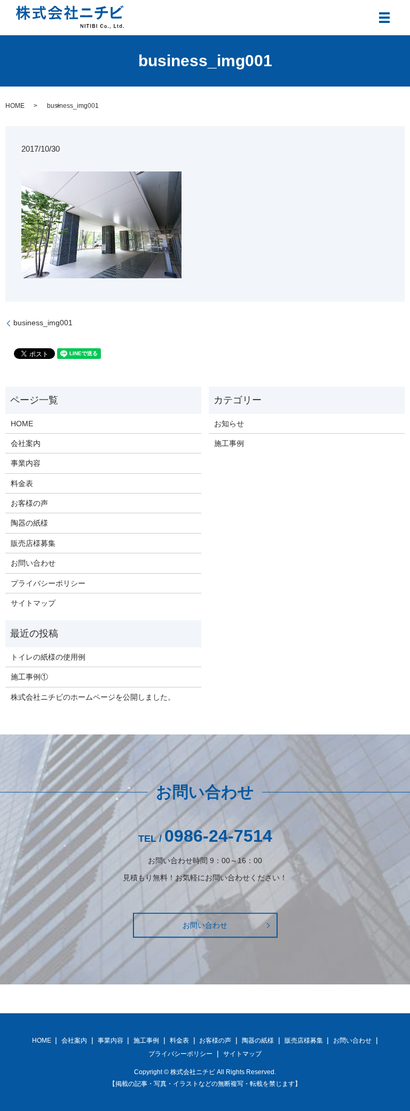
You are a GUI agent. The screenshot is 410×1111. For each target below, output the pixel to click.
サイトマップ (33, 603)
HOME (15, 105)
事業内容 (26, 463)
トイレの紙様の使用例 (48, 657)
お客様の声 (29, 503)
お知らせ (229, 423)
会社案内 (26, 443)
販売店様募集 (33, 543)
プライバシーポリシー (48, 583)
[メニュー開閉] (384, 17)
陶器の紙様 (29, 523)
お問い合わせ (33, 563)
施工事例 (229, 443)
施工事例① (29, 676)
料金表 (22, 483)
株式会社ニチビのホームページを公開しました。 (93, 697)
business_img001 (43, 322)
